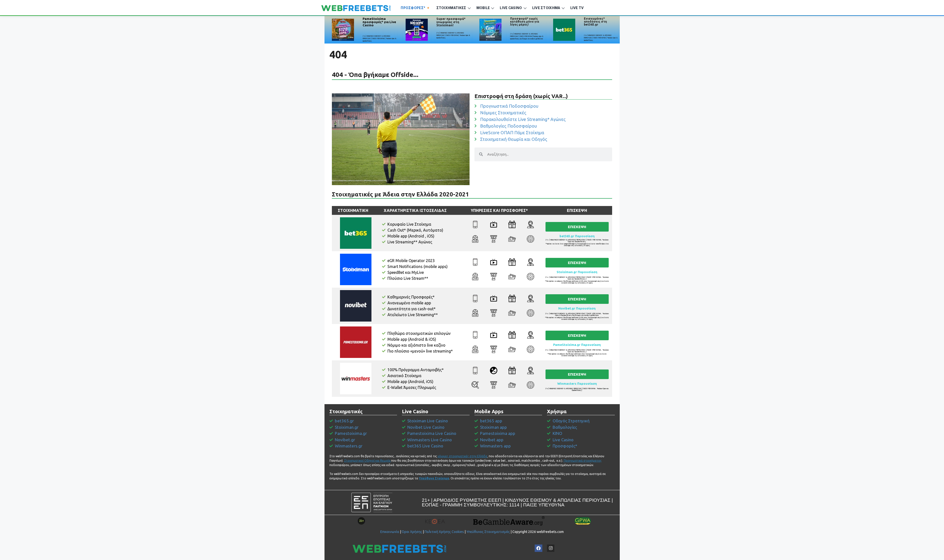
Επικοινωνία (389, 532)
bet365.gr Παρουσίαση (577, 236)
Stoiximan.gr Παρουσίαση (577, 272)
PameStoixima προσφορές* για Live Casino (379, 22)
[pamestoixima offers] (343, 30)
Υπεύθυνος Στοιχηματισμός (488, 532)
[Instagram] (551, 548)
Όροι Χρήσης (412, 532)
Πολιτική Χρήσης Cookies (444, 532)
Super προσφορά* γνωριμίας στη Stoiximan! (451, 22)
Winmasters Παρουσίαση (577, 383)
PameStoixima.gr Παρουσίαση (577, 344)
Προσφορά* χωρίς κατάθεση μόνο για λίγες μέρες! (524, 21)
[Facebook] (538, 548)
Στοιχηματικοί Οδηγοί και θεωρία (367, 460)
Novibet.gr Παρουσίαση (577, 308)
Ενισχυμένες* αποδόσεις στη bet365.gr (595, 21)
